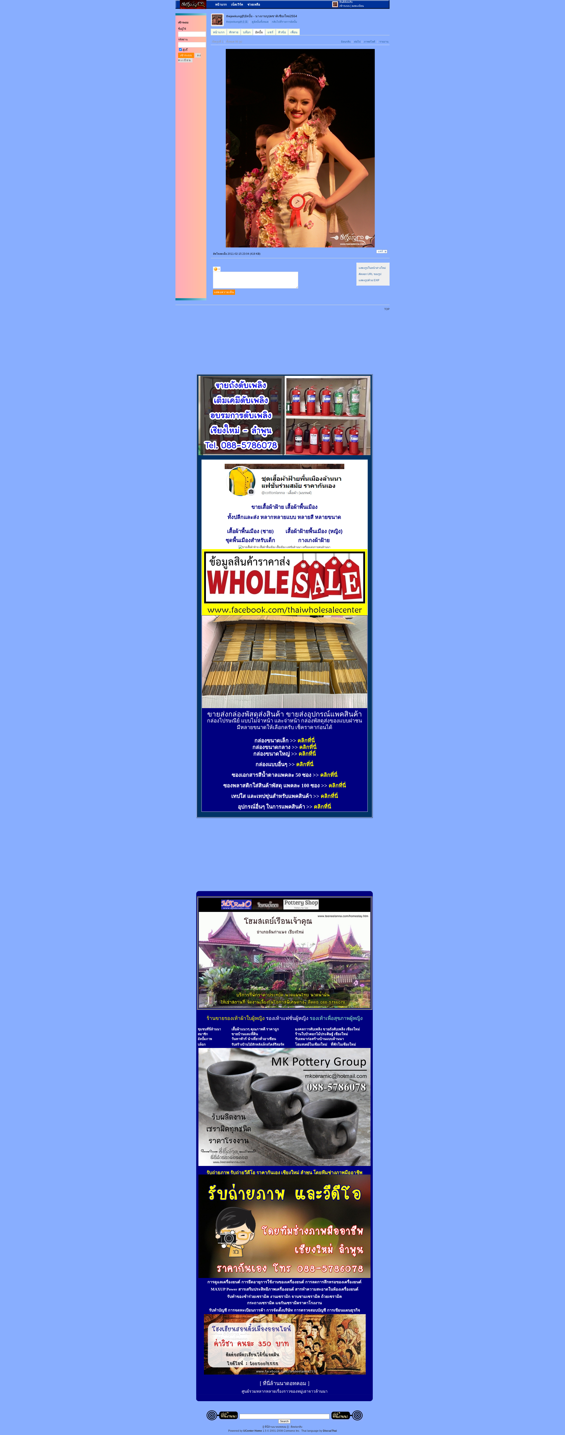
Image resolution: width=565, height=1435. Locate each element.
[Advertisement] (285, 340)
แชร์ (380, 251)
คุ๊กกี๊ (185, 50)
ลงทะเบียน (358, 5)
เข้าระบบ (344, 5)
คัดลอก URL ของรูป (370, 274)
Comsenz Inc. (292, 1430)
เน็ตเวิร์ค (237, 4)
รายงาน (383, 41)
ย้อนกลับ (346, 41)
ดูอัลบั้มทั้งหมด (260, 21)
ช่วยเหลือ (253, 4)
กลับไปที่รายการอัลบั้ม (284, 21)
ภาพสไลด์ (369, 41)
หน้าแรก (221, 4)
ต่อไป (357, 41)
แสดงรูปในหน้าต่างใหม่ (372, 267)
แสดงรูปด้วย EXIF (369, 280)
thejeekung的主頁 (237, 21)
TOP (387, 309)
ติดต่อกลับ (296, 1426)
